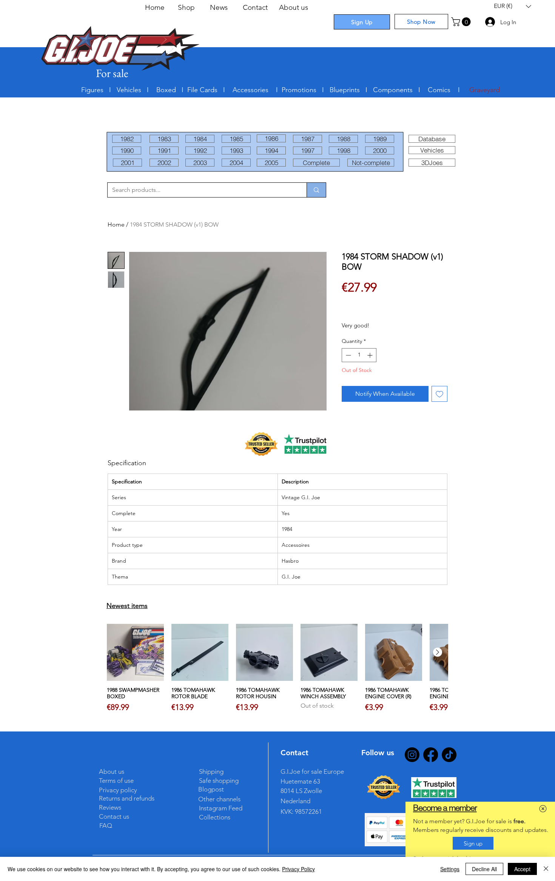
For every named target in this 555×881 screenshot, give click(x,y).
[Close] (545, 869)
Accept (522, 869)
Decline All (484, 869)
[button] (543, 808)
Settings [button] (449, 869)
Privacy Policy (298, 869)
